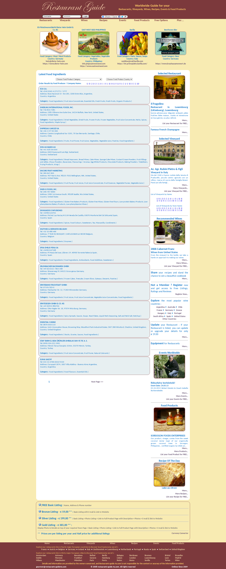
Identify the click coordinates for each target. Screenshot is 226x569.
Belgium (61, 550)
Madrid (178, 558)
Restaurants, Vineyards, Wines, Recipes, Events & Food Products (152, 9)
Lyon (167, 558)
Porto (104, 560)
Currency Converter (180, 533)
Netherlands (126, 550)
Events (156, 544)
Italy (88, 550)
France (44, 550)
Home (47, 544)
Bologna (120, 556)
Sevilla (147, 560)
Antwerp (59, 556)
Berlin (104, 556)
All (138, 84)
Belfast (92, 556)
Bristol (167, 556)
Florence (58, 558)
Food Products (178, 544)
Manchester (60, 560)
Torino (167, 560)
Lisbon (119, 558)
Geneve (93, 558)
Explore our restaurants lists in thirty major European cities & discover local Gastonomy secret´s (75, 553)
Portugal (137, 550)
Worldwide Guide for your (152, 5)
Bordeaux (133, 556)
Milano (39, 560)
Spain (154, 550)
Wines (112, 544)
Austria (53, 550)
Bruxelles (179, 556)
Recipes (134, 544)
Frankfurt (78, 558)
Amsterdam (41, 556)
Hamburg (106, 558)
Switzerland (164, 550)
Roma (131, 560)
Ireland (81, 550)
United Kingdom (178, 550)
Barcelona (78, 556)
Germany (71, 550)
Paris (92, 560)
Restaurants (69, 544)
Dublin (39, 558)
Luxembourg (112, 550)
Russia (146, 550)
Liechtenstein (99, 550)
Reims (119, 560)
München (78, 560)
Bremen (148, 556)
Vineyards (91, 544)
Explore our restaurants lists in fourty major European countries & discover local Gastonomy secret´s (77, 547)
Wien (177, 560)
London (132, 558)
